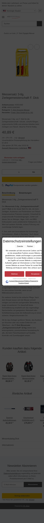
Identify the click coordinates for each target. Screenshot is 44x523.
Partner (30, 246)
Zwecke (20, 246)
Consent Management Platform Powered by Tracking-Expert (23, 282)
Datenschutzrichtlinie (20, 279)
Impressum (32, 279)
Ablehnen (14, 274)
